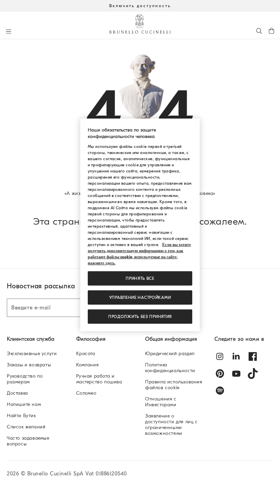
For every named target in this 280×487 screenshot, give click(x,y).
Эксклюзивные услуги (32, 353)
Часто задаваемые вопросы (28, 441)
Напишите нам (24, 404)
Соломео (86, 393)
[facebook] (252, 356)
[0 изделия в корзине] (271, 30)
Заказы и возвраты (29, 365)
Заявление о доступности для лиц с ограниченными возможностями (171, 424)
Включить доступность (140, 5)
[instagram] (219, 356)
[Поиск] (259, 30)
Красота (85, 353)
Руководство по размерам (25, 379)
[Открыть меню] (8, 31)
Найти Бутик (21, 415)
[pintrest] (219, 373)
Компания (87, 365)
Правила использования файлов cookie (173, 385)
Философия (91, 339)
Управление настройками (140, 297)
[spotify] (219, 390)
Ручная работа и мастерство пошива (99, 379)
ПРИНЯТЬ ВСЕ (140, 278)
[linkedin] (236, 356)
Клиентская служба (30, 339)
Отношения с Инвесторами (161, 402)
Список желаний (26, 427)
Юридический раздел (170, 353)
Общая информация (171, 339)
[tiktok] (252, 373)
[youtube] (236, 373)
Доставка (17, 393)
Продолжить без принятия (140, 316)
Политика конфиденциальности (170, 368)
